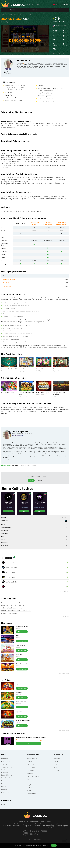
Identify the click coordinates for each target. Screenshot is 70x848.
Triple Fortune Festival (22, 626)
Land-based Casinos (33, 776)
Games (34, 10)
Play (8, 511)
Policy (55, 764)
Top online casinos (6, 778)
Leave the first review (59, 21)
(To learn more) (45, 845)
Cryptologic (4, 371)
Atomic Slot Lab (23, 396)
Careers (56, 767)
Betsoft (55, 396)
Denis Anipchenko (9, 72)
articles (25, 63)
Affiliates (56, 770)
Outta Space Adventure (9, 279)
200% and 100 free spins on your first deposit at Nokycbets (31, 737)
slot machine (24, 298)
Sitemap (29, 790)
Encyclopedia (5, 792)
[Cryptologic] (66, 521)
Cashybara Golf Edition (34, 223)
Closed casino (5, 764)
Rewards (3, 787)
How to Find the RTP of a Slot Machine (12, 605)
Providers (4, 789)
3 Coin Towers (19, 683)
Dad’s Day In (6, 283)
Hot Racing (19, 635)
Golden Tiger (19, 654)
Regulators (30, 785)
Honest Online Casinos (7, 775)
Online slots (4, 772)
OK (53, 845)
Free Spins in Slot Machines (9, 613)
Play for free (44, 365)
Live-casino (30, 770)
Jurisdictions (31, 782)
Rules (3, 781)
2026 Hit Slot (19, 711)
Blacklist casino (5, 761)
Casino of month (32, 758)
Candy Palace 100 (20, 645)
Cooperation (57, 758)
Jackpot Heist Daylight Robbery (61, 223)
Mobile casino (31, 767)
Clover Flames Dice (21, 701)
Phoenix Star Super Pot (22, 663)
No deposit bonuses (7, 784)
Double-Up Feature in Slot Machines (11, 603)
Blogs (3, 804)
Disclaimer (57, 761)
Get (28, 743)
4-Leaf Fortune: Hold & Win (23, 720)
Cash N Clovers (7, 286)
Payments (30, 761)
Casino (12, 10)
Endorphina (18, 684)
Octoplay (18, 722)
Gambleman (19, 692)
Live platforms (31, 793)
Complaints (30, 773)
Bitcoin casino (31, 764)
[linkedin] (13, 435)
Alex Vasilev (15, 465)
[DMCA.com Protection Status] (34, 835)
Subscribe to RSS (35, 839)
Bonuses (57, 10)
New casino (4, 758)
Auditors (29, 788)
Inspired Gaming (40, 394)
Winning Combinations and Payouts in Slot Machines (16, 610)
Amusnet (18, 628)
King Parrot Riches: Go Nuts (47, 223)
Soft (28, 779)
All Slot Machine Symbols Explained (11, 608)
